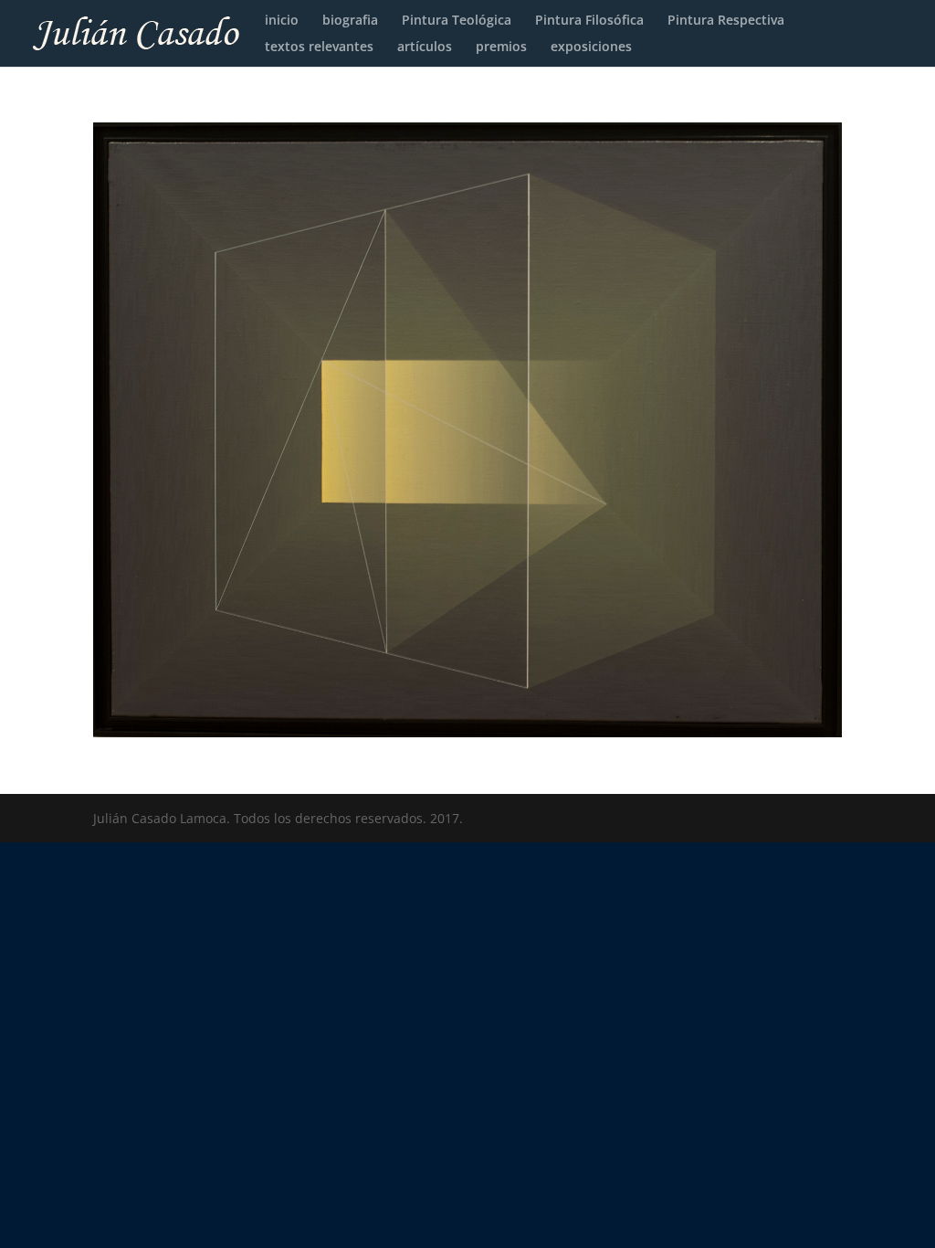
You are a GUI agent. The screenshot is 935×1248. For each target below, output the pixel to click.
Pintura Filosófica (589, 21)
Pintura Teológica (456, 21)
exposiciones (591, 47)
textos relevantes (319, 47)
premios (501, 47)
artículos (424, 47)
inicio (282, 21)
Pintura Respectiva (725, 21)
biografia (350, 21)
